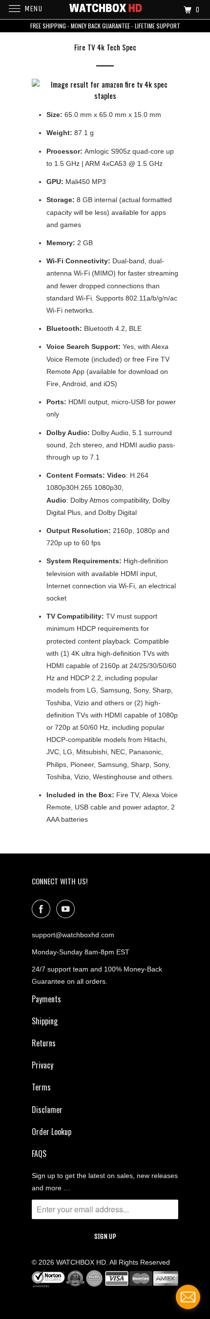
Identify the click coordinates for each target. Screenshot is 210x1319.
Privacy (42, 1065)
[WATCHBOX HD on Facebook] (43, 909)
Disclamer (47, 1109)
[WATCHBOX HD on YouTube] (67, 909)
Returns (44, 1043)
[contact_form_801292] (188, 1297)
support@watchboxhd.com (73, 935)
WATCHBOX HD (81, 1262)
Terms (41, 1087)
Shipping (45, 1021)
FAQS (39, 1153)
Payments (46, 999)
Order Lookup (51, 1131)
